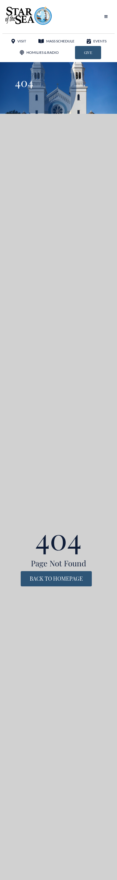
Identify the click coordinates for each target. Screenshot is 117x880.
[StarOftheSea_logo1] (28, 8)
